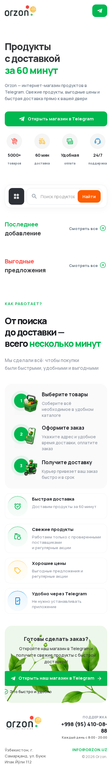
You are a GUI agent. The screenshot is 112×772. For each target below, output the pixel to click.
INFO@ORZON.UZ (89, 749)
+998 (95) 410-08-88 (84, 727)
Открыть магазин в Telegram (61, 119)
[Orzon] (20, 10)
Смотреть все (83, 228)
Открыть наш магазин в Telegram (56, 678)
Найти (89, 196)
